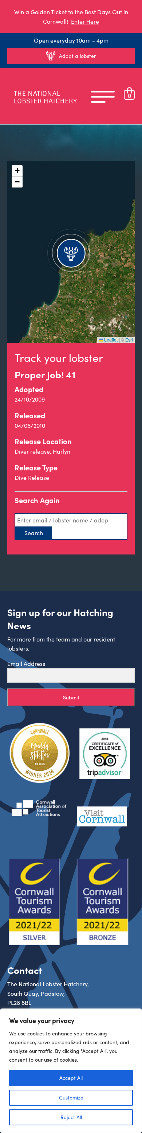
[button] (71, 252)
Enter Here (85, 21)
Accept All (71, 1077)
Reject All (71, 1117)
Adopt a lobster (77, 55)
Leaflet (110, 339)
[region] (71, 1070)
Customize (71, 1097)
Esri (129, 339)
